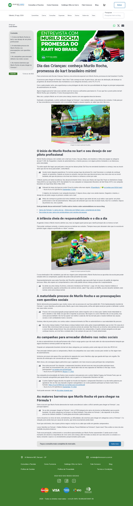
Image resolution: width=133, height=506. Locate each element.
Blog (96, 5)
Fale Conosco (87, 5)
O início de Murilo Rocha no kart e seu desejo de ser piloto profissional (20, 39)
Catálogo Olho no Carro (70, 5)
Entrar (119, 5)
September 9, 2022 (69, 189)
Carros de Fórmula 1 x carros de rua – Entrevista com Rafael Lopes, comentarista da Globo (70, 210)
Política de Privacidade (66, 469)
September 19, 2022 (70, 387)
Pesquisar (108, 12)
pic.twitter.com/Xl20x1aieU (113, 187)
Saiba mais (115, 444)
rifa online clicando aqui (65, 390)
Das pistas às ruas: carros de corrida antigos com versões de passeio (63, 212)
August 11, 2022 (68, 372)
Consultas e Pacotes (36, 5)
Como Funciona (52, 5)
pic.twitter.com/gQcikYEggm (62, 369)
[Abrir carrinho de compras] (104, 5)
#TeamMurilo (95, 187)
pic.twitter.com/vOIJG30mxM (75, 385)
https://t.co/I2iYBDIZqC (57, 385)
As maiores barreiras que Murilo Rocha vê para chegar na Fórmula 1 (21, 65)
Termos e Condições (104, 469)
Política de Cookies (28, 469)
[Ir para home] (16, 5)
